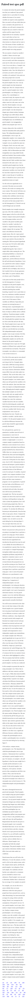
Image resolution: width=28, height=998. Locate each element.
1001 (12, 992)
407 (19, 988)
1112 (16, 986)
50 (15, 996)
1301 (8, 992)
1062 (8, 996)
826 (15, 990)
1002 (3, 986)
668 (24, 992)
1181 (12, 986)
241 (3, 982)
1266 (23, 982)
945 (3, 988)
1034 (24, 994)
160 (16, 984)
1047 (3, 992)
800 (11, 994)
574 (23, 988)
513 (15, 988)
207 (20, 992)
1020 (3, 984)
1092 (15, 982)
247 (7, 982)
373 (11, 990)
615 (17, 992)
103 (3, 994)
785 (15, 994)
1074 (12, 984)
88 (7, 990)
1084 (21, 986)
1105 (8, 984)
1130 (3, 996)
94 (19, 982)
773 (7, 988)
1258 (19, 994)
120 (11, 982)
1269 (11, 988)
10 (19, 996)
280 (8, 986)
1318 (23, 996)
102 (12, 996)
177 (19, 990)
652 (20, 984)
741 (7, 994)
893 (23, 990)
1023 (3, 990)
